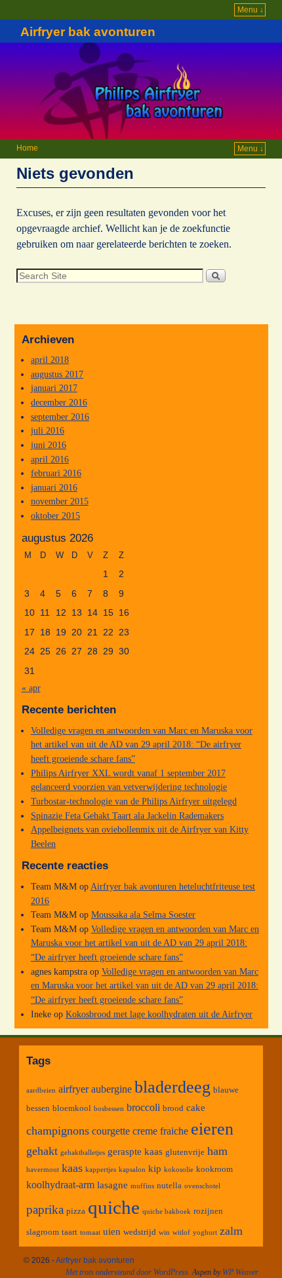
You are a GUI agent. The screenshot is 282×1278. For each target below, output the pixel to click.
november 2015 (60, 501)
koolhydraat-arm (60, 1184)
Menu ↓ (250, 9)
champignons (57, 1130)
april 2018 (50, 359)
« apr (31, 688)
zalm (231, 1230)
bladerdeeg (172, 1087)
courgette (111, 1131)
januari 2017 (54, 388)
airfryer (73, 1089)
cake (195, 1107)
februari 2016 (56, 473)
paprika (45, 1209)
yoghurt (205, 1232)
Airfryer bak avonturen (87, 32)
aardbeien (41, 1090)
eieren (212, 1128)
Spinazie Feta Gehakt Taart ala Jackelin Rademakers (127, 815)
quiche (114, 1207)
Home (27, 148)
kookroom (214, 1169)
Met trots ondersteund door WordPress (127, 1272)
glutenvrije (185, 1152)
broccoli (143, 1107)
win (164, 1232)
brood (173, 1108)
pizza (75, 1211)
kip (154, 1168)
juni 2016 (48, 445)
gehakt (42, 1150)
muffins (142, 1186)
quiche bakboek (166, 1211)
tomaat (90, 1232)
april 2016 (50, 459)
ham (217, 1150)
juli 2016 (47, 430)
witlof (181, 1232)
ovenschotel (202, 1186)
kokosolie (178, 1169)
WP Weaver (240, 1272)
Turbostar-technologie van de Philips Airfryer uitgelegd (134, 801)
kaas (72, 1168)
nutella (169, 1185)
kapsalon (132, 1169)
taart (69, 1232)
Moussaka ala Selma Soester (143, 914)
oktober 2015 (55, 515)
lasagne (112, 1185)
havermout (42, 1169)
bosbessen (109, 1108)
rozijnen (208, 1211)
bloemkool (71, 1108)
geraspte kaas (135, 1151)
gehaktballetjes (82, 1152)
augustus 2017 (57, 374)
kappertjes (100, 1169)
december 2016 (59, 402)
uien (112, 1231)
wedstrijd (139, 1232)
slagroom (42, 1232)
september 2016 (60, 416)
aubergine (111, 1089)
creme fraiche (160, 1131)
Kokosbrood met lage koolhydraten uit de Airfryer (159, 1014)
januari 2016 (54, 487)
